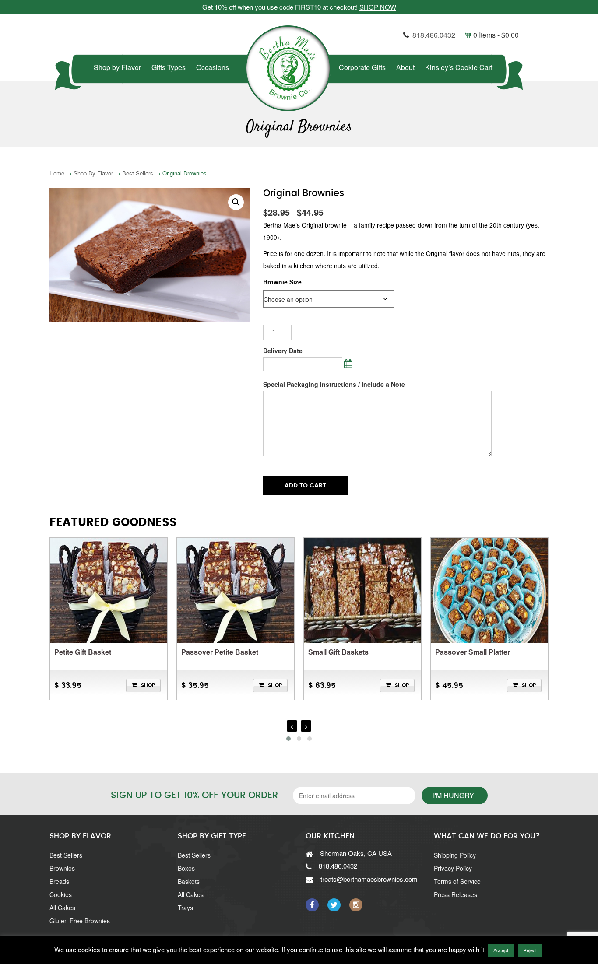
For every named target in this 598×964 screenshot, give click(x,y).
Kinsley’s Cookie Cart (458, 67)
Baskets (189, 881)
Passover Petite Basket (219, 652)
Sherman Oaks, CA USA (356, 853)
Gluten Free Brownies (79, 920)
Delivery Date (283, 350)
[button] (236, 202)
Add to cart (305, 486)
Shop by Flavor (117, 67)
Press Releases (455, 894)
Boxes (186, 868)
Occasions (212, 67)
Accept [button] (500, 949)
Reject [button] (530, 949)
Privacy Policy (453, 868)
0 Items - (492, 35)
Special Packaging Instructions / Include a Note (334, 384)
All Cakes (62, 907)
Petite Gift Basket (82, 652)
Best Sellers (137, 173)
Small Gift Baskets (338, 652)
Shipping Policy (455, 855)
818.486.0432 (433, 35)
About (405, 67)
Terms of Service (457, 881)
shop (148, 685)
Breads (59, 881)
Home (56, 173)
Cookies (60, 894)
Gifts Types (168, 67)
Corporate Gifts (362, 67)
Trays (185, 907)
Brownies (62, 868)
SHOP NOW (377, 6)
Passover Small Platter (472, 652)
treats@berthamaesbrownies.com (369, 878)
